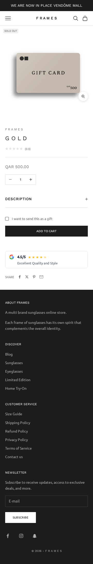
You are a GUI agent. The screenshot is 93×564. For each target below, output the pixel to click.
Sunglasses (14, 362)
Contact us (14, 456)
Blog (9, 354)
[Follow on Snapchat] (34, 535)
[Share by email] (41, 277)
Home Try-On (16, 388)
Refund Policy (16, 431)
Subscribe (20, 517)
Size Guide (13, 413)
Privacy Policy (16, 439)
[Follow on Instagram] (21, 535)
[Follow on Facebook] (7, 535)
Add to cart (46, 231)
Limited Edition (17, 379)
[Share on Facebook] (20, 277)
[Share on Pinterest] (34, 277)
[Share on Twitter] (27, 277)
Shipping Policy (17, 422)
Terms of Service (18, 448)
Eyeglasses (14, 371)
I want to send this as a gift (32, 218)
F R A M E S (14, 129)
